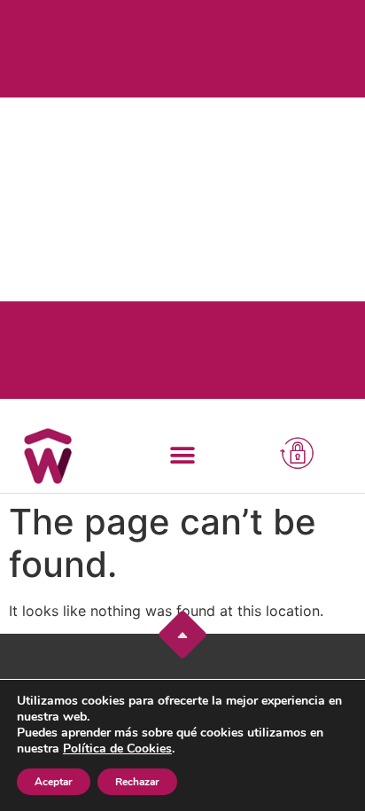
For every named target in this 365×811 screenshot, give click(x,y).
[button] (182, 455)
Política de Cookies (117, 748)
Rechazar (137, 782)
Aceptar (54, 782)
